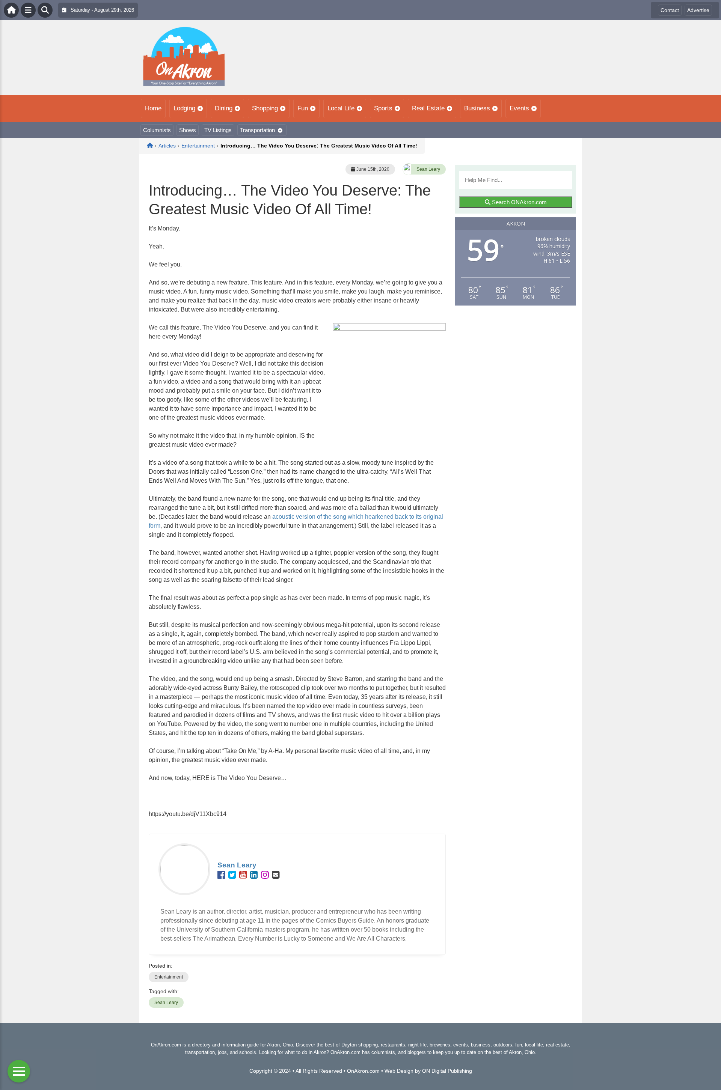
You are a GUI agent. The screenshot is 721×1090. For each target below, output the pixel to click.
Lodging (184, 108)
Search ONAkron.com (518, 202)
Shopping (265, 108)
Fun (302, 108)
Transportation (257, 130)
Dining (223, 108)
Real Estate (428, 108)
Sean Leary (428, 169)
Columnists (157, 130)
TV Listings (218, 130)
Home (153, 108)
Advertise (698, 10)
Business (477, 108)
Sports (383, 108)
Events (519, 108)
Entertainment (168, 977)
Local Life (340, 108)
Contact (670, 10)
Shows (187, 130)
